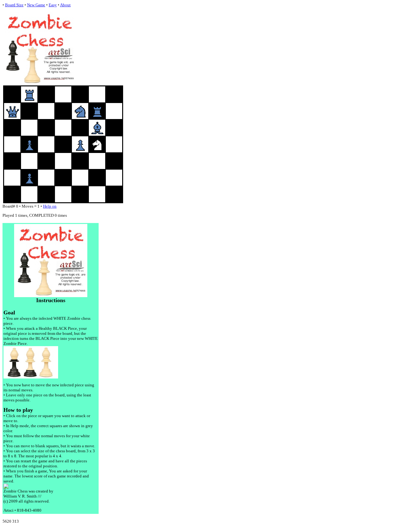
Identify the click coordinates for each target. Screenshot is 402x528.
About (65, 5)
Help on (50, 206)
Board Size (14, 5)
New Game (36, 5)
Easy (53, 5)
